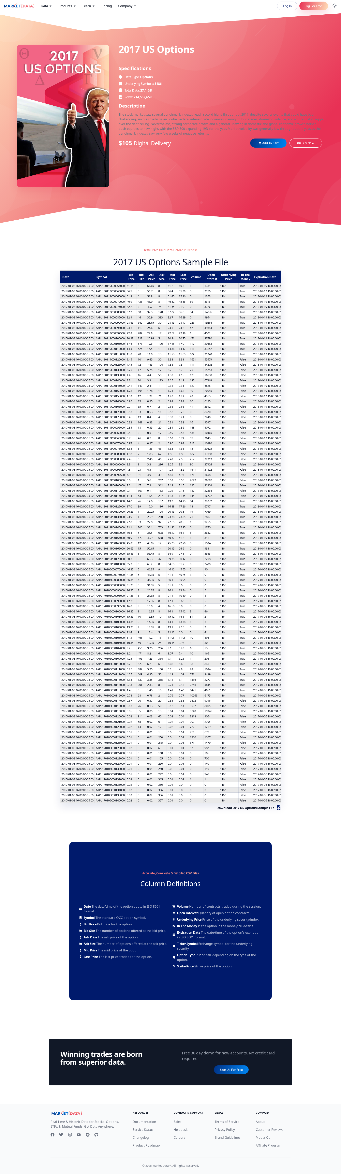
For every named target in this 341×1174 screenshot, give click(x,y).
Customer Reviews (269, 1129)
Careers (179, 1137)
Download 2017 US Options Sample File (245, 808)
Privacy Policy (225, 1129)
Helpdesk (181, 1129)
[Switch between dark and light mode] (335, 6)
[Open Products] (74, 6)
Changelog (141, 1137)
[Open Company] (135, 6)
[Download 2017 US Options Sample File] (278, 807)
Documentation (144, 1122)
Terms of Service (227, 1122)
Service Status (143, 1129)
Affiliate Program (268, 1145)
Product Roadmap (146, 1145)
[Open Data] (50, 6)
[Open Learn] (93, 6)
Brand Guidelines (227, 1137)
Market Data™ (162, 1165)
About (260, 1122)
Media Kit (263, 1137)
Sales (177, 1122)
